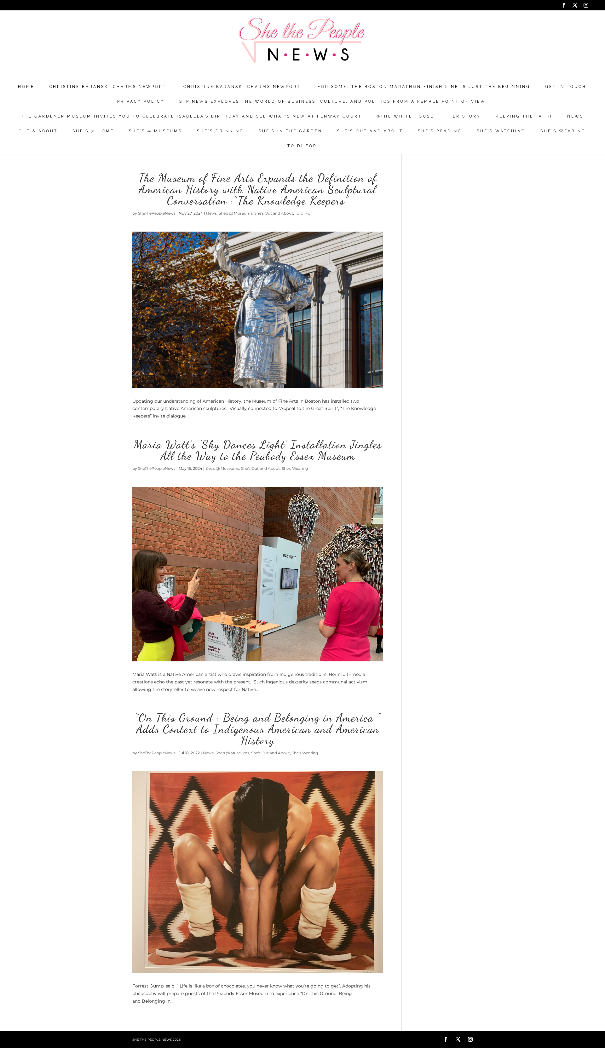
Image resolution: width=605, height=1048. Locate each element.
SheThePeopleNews (157, 213)
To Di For (302, 146)
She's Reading (440, 131)
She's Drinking (220, 131)
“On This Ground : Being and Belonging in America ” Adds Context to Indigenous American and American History (258, 729)
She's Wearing (563, 131)
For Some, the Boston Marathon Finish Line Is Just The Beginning (424, 87)
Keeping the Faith (524, 116)
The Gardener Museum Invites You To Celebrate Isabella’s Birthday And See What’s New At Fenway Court (191, 116)
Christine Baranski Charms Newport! (109, 87)
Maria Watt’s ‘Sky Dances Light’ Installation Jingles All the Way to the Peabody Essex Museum (258, 450)
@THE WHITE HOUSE (405, 116)
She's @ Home (93, 131)
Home (26, 87)
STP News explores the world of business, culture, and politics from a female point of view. (333, 102)
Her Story (465, 116)
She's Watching (501, 131)
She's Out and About (370, 131)
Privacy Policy (140, 102)
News (575, 116)
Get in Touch (565, 87)
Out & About (38, 131)
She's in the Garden (290, 131)
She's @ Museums (155, 131)
